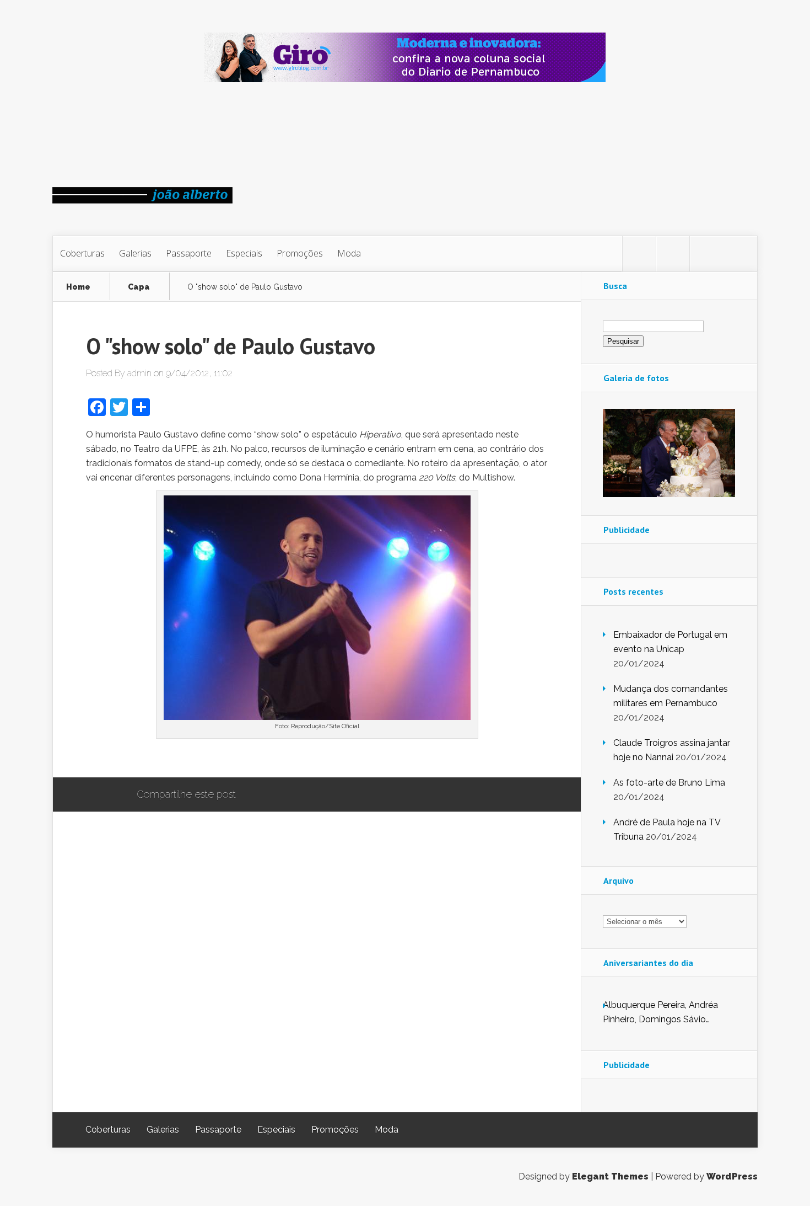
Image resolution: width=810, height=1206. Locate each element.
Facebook (276, 795)
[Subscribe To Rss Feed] (706, 253)
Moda (349, 253)
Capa (139, 287)
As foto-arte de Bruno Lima (669, 782)
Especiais (244, 253)
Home (78, 287)
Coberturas (82, 253)
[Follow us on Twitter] (639, 253)
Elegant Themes (610, 1176)
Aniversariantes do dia (648, 962)
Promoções (300, 253)
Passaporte (189, 253)
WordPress (732, 1176)
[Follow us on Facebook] (672, 253)
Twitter (297, 795)
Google (255, 795)
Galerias (135, 253)
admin (139, 373)
